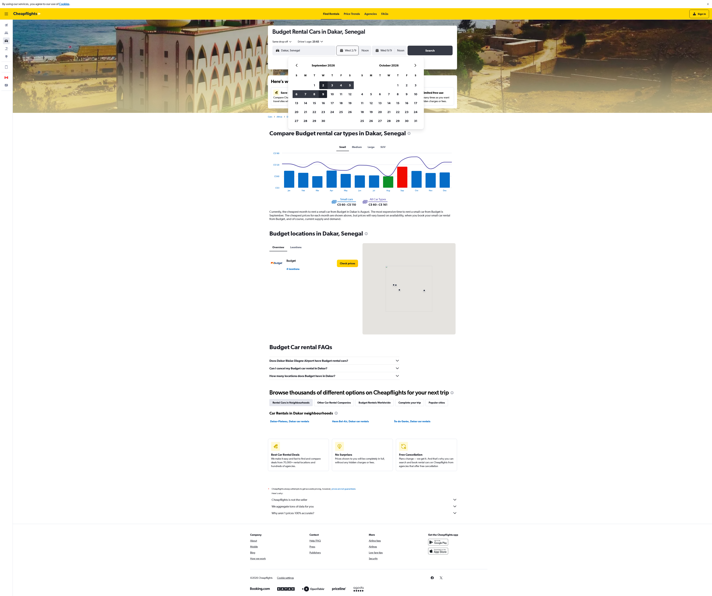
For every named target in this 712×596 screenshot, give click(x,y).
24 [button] (332, 112)
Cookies (64, 4)
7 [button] (305, 94)
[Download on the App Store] (438, 551)
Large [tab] (371, 147)
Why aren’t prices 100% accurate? (293, 513)
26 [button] (350, 112)
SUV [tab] (382, 147)
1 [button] (314, 85)
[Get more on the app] (6, 67)
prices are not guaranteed (343, 489)
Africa (279, 116)
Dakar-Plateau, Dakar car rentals (289, 421)
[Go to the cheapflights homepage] (27, 14)
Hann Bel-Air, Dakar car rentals (350, 421)
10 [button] (332, 94)
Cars (270, 116)
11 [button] (341, 94)
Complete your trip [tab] (409, 402)
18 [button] (341, 103)
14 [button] (305, 103)
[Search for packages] (6, 48)
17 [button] (332, 103)
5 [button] (350, 85)
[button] (708, 4)
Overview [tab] (278, 247)
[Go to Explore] (6, 56)
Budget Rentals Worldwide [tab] (375, 402)
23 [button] (323, 112)
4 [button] (341, 85)
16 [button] (323, 103)
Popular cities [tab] (437, 402)
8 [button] (314, 94)
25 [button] (341, 112)
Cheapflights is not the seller (289, 500)
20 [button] (296, 112)
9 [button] (323, 94)
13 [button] (296, 103)
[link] (347, 263)
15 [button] (314, 103)
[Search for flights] (6, 25)
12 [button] (350, 94)
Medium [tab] (357, 147)
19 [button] (350, 103)
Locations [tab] (295, 247)
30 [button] (323, 121)
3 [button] (332, 85)
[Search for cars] (6, 41)
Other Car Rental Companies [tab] (334, 402)
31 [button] (415, 121)
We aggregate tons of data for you (293, 506)
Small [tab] (342, 147)
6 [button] (296, 94)
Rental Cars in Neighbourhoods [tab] (291, 402)
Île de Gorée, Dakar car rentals (412, 421)
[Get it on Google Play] (438, 542)
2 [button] (323, 85)
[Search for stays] (6, 33)
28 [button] (305, 121)
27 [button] (296, 121)
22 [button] (314, 112)
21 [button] (305, 112)
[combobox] (282, 41)
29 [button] (314, 121)
